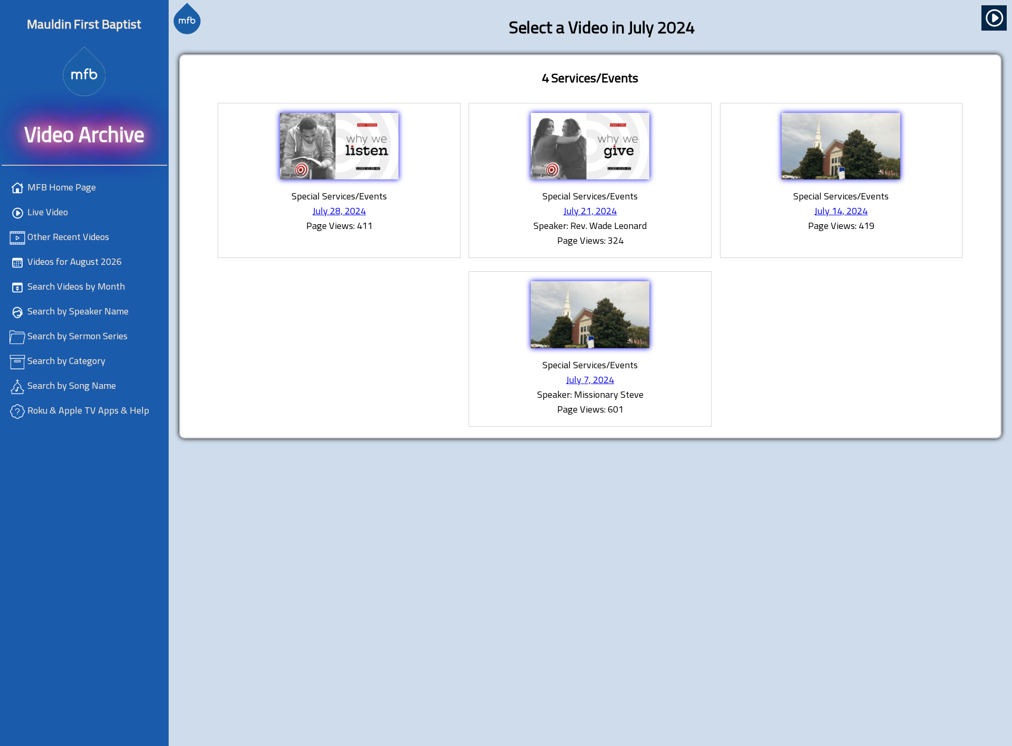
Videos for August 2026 (74, 261)
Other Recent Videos (68, 236)
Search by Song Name (71, 385)
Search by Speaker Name (78, 311)
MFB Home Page (61, 187)
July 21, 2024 (590, 210)
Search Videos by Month (76, 286)
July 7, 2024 (590, 379)
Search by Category (66, 360)
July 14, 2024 (841, 210)
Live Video (47, 212)
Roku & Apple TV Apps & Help (88, 410)
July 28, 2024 (339, 210)
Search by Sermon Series (77, 336)
